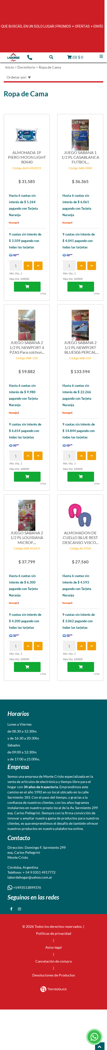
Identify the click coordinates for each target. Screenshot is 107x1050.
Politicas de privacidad (53, 933)
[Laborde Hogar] (13, 57)
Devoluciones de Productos (53, 975)
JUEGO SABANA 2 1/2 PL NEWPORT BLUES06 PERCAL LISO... (80, 347)
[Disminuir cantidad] (38, 266)
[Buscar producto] (51, 57)
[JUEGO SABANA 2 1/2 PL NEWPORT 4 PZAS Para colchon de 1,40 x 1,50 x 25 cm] (27, 323)
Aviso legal (53, 947)
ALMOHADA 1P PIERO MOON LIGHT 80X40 (27, 157)
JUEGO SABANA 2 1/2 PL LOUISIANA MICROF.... (26, 537)
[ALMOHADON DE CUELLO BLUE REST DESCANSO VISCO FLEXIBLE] (80, 513)
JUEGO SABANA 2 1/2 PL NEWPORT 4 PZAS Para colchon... (26, 347)
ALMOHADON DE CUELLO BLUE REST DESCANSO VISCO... (80, 537)
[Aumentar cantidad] (28, 266)
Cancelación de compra (53, 961)
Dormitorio (26, 67)
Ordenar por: (17, 77)
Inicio (9, 67)
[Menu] (101, 56)
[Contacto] (29, 57)
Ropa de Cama (50, 67)
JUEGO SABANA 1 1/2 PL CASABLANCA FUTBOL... (80, 157)
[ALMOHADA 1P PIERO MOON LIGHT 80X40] (27, 132)
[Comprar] (27, 287)
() (77, 57)
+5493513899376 (26, 887)
